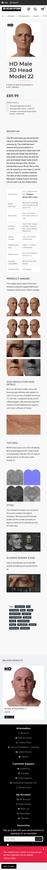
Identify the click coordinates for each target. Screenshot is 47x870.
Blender (32, 625)
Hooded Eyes (23, 621)
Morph (12, 625)
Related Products (13, 660)
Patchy (12, 621)
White (30, 610)
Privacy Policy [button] (10, 858)
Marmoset (14, 628)
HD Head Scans (24, 16)
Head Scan (20, 607)
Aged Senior (15, 614)
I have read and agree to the (24, 845)
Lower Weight (15, 617)
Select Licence (12, 102)
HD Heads (11, 16)
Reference (25, 628)
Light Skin (26, 614)
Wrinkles (27, 617)
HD (28, 607)
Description (13, 131)
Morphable (22, 625)
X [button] (43, 849)
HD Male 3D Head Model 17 (15, 709)
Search (36, 16)
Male (23, 610)
